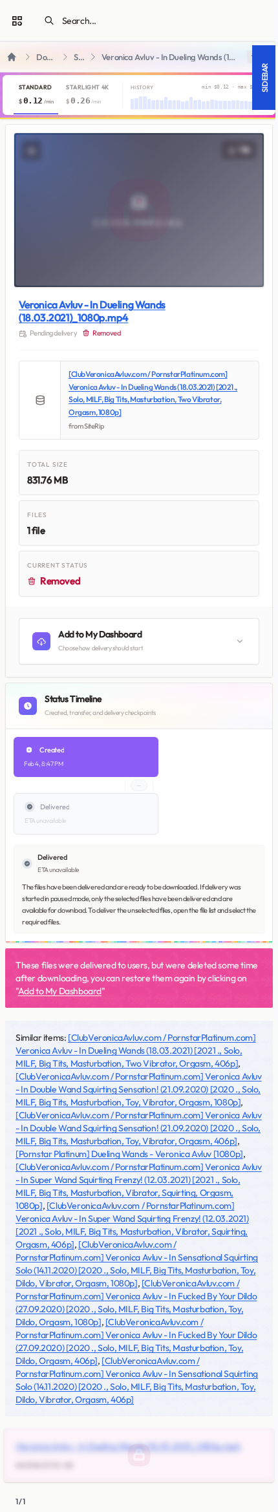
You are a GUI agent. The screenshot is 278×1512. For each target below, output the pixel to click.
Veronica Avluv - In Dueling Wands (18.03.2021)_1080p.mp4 (92, 311)
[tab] (36, 95)
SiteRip (79, 57)
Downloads (47, 57)
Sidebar (265, 77)
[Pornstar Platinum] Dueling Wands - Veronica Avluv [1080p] (129, 1154)
